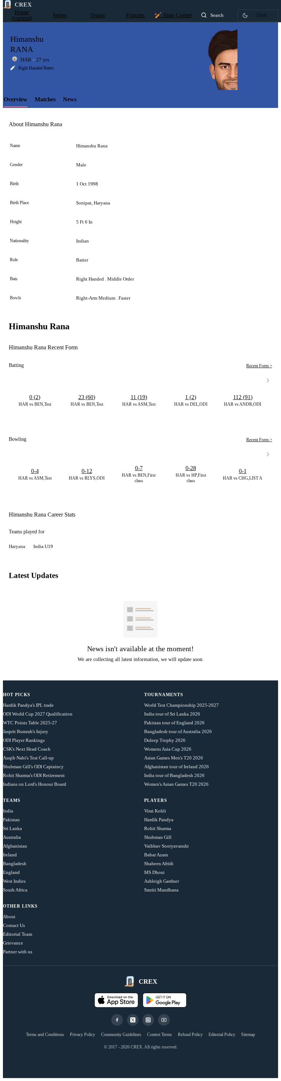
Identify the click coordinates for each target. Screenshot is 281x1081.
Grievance (13, 943)
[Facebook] (117, 1020)
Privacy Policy (82, 1034)
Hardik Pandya (158, 819)
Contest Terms (159, 1034)
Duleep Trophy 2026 (165, 740)
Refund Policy (190, 1034)
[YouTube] (164, 1020)
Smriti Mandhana (161, 890)
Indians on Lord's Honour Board (34, 784)
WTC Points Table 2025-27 (30, 722)
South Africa (15, 890)
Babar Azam (156, 854)
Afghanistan (15, 846)
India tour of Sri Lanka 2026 (172, 714)
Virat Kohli (155, 811)
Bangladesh (14, 863)
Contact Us (14, 925)
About (9, 916)
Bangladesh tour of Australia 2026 (178, 731)
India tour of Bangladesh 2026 (174, 775)
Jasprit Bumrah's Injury (25, 731)
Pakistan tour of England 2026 (174, 722)
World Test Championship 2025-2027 (181, 705)
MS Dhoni (154, 872)
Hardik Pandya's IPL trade (28, 705)
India (8, 811)
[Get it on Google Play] (165, 1000)
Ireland (10, 854)
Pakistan (11, 819)
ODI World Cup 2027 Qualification (37, 714)
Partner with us (17, 951)
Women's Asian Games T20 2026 (176, 784)
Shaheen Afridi (158, 863)
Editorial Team (17, 934)
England (11, 872)
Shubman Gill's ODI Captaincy (33, 766)
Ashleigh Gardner (161, 881)
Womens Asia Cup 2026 (167, 749)
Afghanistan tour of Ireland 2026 (176, 766)
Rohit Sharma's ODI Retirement (34, 775)
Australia (12, 837)
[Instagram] (148, 1020)
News (69, 99)
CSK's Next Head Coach (26, 749)
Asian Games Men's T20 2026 (173, 758)
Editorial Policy (222, 1034)
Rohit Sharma (157, 828)
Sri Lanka (12, 828)
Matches (45, 99)
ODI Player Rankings (24, 740)
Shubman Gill (158, 837)
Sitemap (248, 1034)
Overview (15, 99)
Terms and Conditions (45, 1034)
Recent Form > (259, 365)
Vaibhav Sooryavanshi (166, 846)
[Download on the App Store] (116, 1000)
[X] (133, 1020)
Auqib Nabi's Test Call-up (28, 758)
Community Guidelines (121, 1034)
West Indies (14, 881)
